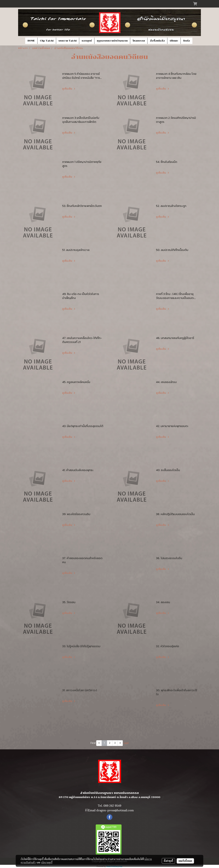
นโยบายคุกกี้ (46, 862)
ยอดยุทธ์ (87, 40)
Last (126, 743)
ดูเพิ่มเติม (67, 88)
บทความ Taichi (68, 40)
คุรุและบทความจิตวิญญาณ (112, 40)
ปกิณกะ (174, 40)
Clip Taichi (47, 40)
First (93, 743)
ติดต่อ (186, 40)
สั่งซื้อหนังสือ (157, 40)
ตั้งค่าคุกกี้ (168, 860)
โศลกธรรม (139, 40)
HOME (31, 40)
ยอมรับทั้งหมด (185, 860)
